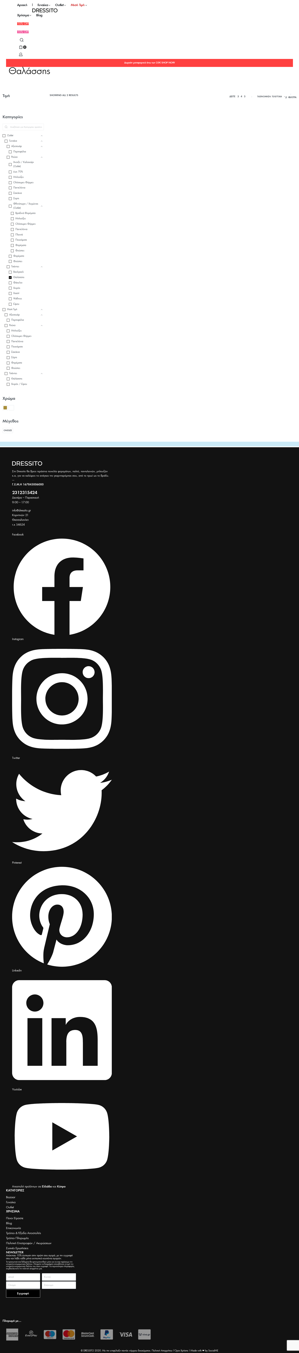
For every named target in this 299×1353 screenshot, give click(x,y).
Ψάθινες (164, 179)
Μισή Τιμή (93, 179)
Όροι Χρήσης (181, 1351)
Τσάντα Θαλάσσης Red (66, 187)
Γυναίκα (62, 179)
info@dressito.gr (21, 510)
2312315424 (24, 493)
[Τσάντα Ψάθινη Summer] (141, 145)
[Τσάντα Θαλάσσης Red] (78, 145)
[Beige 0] (5, 407)
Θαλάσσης (71, 179)
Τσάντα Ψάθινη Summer (129, 184)
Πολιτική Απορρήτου (162, 1351)
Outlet (54, 179)
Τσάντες (54, 182)
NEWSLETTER (15, 1252)
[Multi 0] (11, 407)
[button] (23, 32)
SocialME (213, 1351)
